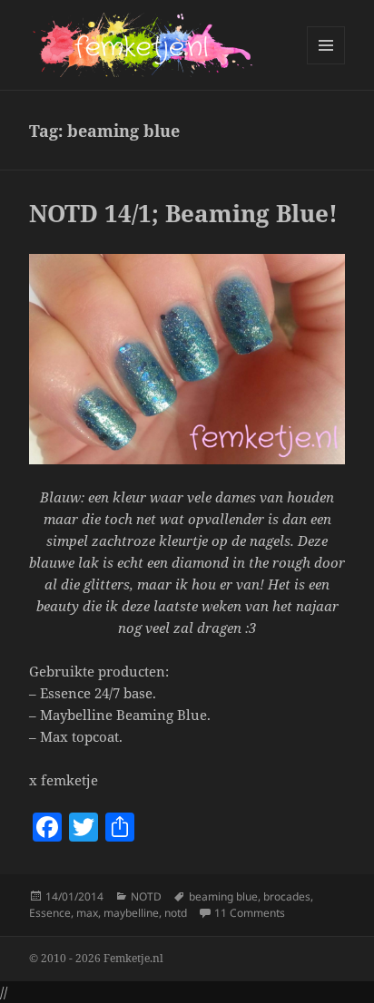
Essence (50, 912)
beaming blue (223, 896)
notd (175, 912)
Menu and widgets (326, 63)
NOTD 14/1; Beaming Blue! (183, 213)
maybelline (131, 912)
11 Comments (249, 912)
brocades (286, 896)
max (87, 912)
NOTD (146, 896)
